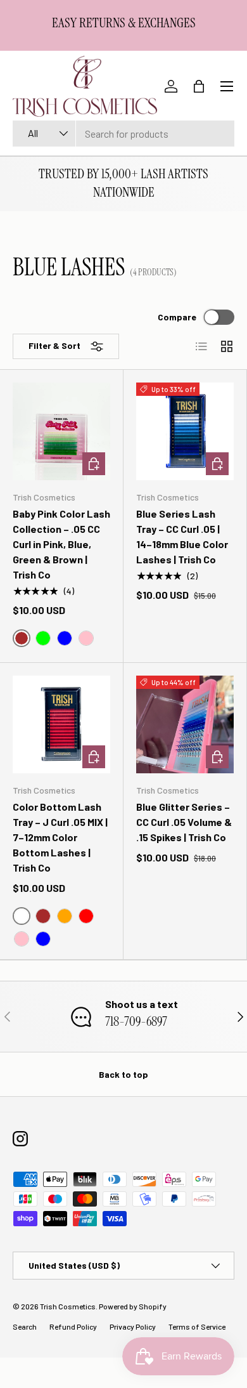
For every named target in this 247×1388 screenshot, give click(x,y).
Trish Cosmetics (68, 1306)
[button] (199, 86)
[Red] (86, 916)
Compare (177, 316)
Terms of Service (196, 1326)
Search (25, 1326)
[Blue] (64, 638)
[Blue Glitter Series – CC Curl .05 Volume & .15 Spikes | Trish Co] (185, 724)
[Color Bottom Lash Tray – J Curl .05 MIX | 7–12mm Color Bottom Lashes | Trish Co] (61, 724)
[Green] (43, 638)
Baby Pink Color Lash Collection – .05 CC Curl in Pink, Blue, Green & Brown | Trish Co (61, 543)
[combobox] (123, 134)
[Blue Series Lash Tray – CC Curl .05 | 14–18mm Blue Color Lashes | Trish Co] (185, 431)
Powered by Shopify (133, 1306)
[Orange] (64, 916)
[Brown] (43, 916)
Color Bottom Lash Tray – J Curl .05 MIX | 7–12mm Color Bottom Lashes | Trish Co (60, 837)
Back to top (123, 1074)
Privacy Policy (133, 1326)
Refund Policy (73, 1326)
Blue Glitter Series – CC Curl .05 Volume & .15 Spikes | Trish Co (184, 822)
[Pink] (86, 638)
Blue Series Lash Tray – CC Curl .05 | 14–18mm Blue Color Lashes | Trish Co (182, 536)
